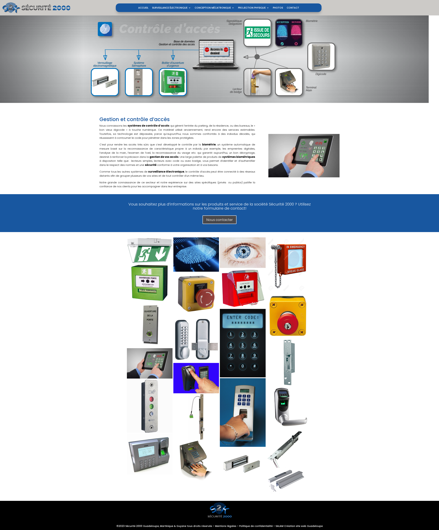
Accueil (143, 8)
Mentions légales (225, 526)
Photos (278, 8)
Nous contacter (219, 219)
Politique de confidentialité (256, 526)
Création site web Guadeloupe (303, 526)
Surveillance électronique (169, 8)
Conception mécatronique (213, 8)
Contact (293, 8)
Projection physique (252, 8)
